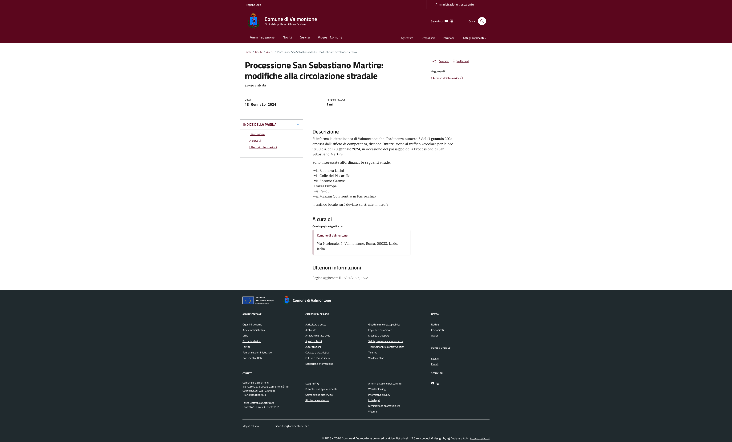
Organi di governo (252, 324)
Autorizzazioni (313, 347)
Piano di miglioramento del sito (292, 426)
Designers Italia (459, 438)
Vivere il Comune (330, 37)
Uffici (245, 335)
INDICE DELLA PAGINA (259, 124)
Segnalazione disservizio (319, 395)
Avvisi (434, 335)
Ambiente (310, 330)
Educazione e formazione (319, 364)
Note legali (374, 400)
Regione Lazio (253, 5)
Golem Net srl (396, 438)
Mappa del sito (250, 426)
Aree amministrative (254, 330)
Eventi (434, 364)
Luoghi (435, 358)
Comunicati (437, 330)
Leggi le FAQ (312, 383)
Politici (246, 347)
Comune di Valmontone (332, 235)
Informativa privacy (379, 395)
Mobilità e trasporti (378, 335)
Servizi (305, 37)
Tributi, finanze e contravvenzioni (386, 347)
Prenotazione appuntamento (321, 389)
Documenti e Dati (252, 358)
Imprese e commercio (380, 330)
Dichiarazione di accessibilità (384, 406)
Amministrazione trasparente (455, 4)
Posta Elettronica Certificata (258, 403)
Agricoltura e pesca (315, 324)
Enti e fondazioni (251, 341)
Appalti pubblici (313, 341)
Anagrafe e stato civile (317, 335)
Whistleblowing (377, 389)
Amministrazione (262, 37)
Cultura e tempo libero (317, 358)
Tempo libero (428, 38)
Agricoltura (407, 38)
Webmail (373, 411)
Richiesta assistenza (317, 400)
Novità (287, 37)
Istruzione (448, 38)
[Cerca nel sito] (482, 21)
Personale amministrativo (257, 352)
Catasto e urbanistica (317, 352)
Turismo (372, 352)
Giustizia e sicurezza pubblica (384, 324)
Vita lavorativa (376, 358)
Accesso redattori (480, 438)
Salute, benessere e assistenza (385, 341)
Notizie (435, 324)
